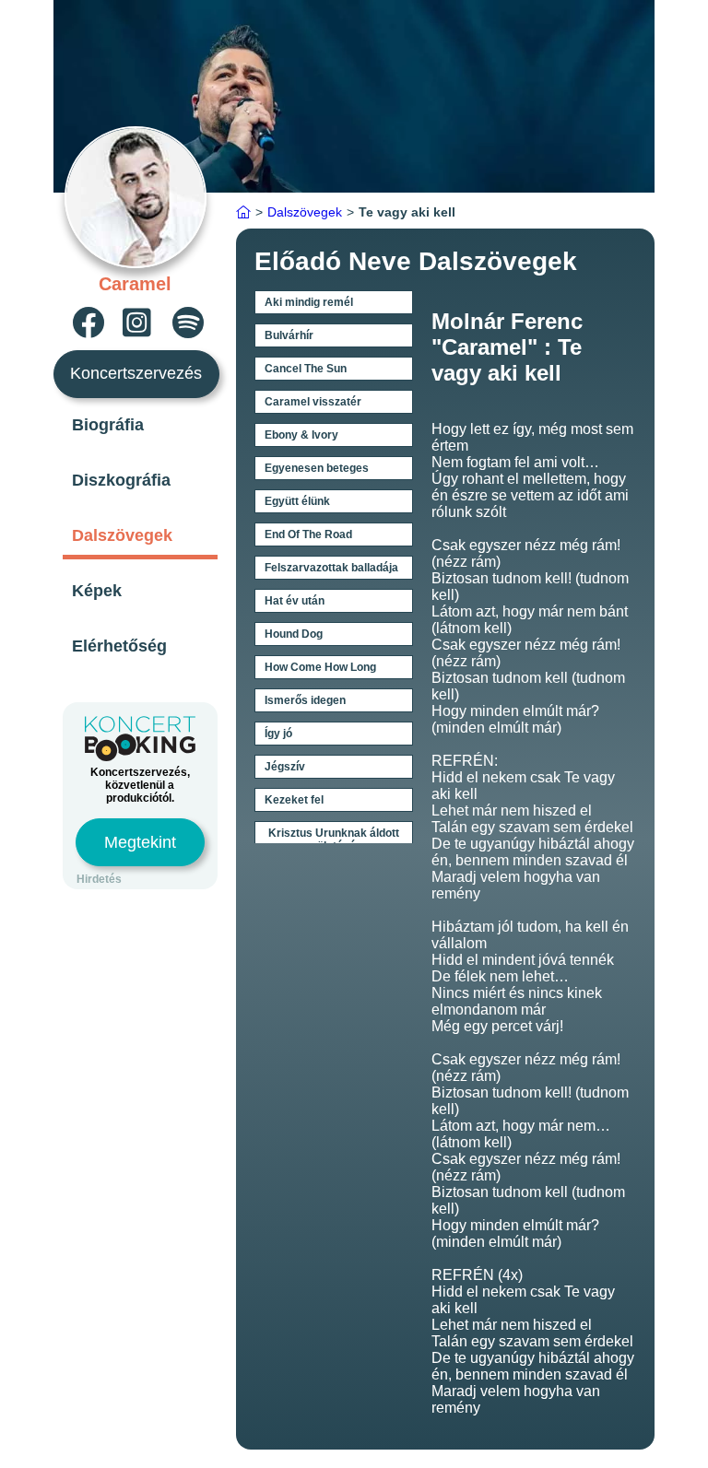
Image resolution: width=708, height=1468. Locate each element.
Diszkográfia (121, 480)
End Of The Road (308, 534)
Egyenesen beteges (317, 468)
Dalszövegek (122, 535)
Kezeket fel (294, 799)
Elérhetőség (119, 646)
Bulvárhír (289, 335)
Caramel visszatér (313, 401)
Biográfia (108, 425)
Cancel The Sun (306, 368)
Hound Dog (294, 634)
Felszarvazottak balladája (331, 567)
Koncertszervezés (136, 373)
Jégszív (285, 766)
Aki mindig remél (309, 302)
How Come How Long (320, 667)
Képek (97, 590)
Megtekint (140, 842)
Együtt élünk (297, 501)
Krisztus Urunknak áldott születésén (333, 839)
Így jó (278, 733)
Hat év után (294, 600)
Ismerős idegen (305, 700)
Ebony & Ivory (301, 435)
